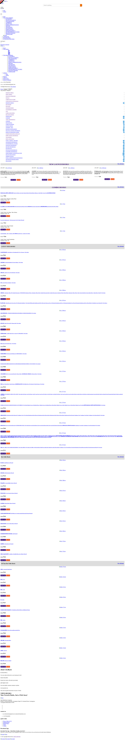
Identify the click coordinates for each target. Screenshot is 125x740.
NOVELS (7, 97)
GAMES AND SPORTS (10, 113)
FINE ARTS (8, 106)
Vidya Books (6, 49)
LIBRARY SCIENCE (10, 156)
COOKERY (8, 121)
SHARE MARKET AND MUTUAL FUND (14, 153)
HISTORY (8, 26)
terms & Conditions (7, 80)
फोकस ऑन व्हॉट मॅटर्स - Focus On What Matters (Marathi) (9, 523)
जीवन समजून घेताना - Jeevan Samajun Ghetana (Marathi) (9, 493)
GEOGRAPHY (9, 27)
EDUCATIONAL (9, 122)
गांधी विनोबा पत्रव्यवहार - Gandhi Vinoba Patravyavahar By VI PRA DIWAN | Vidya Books (14, 333)
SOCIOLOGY (9, 23)
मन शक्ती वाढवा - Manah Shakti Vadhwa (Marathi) (8, 503)
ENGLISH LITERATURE (11, 96)
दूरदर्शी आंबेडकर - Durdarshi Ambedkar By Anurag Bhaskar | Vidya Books (12, 262)
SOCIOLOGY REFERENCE (11, 145)
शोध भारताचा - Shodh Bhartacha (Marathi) (7, 462)
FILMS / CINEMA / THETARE (12, 140)
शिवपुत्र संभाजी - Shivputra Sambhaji (6, 660)
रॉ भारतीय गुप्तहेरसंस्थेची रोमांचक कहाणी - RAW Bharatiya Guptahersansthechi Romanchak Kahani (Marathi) (16, 513)
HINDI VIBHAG (9, 94)
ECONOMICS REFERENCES (9, 53)
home (4, 16)
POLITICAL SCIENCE (11, 20)
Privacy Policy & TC (7, 721)
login (4, 10)
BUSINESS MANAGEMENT (11, 129)
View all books (120, 163)
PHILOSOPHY (8, 54)
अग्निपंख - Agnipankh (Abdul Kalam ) (6, 569)
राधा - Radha (2, 599)
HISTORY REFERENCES (11, 146)
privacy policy (6, 78)
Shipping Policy (6, 722)
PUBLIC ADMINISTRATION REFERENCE (14, 157)
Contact (4, 725)
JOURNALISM (9, 34)
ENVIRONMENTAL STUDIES (12, 31)
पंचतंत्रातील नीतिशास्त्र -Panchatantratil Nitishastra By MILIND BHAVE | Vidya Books (14, 353)
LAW (7, 111)
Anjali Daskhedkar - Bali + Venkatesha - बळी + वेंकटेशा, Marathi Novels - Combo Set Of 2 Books (15, 233)
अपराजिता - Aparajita (4, 650)
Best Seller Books (6, 37)
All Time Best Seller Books (8, 39)
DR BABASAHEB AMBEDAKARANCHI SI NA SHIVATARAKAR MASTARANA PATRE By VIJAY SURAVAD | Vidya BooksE (20, 363)
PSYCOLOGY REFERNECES (11, 150)
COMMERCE (9, 22)
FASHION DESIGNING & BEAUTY (13, 133)
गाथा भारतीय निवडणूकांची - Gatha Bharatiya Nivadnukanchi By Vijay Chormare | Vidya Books (15, 252)
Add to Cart (13, 179)
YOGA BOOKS (9, 137)
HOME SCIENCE (10, 29)
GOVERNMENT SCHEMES (11, 109)
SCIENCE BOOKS (9, 125)
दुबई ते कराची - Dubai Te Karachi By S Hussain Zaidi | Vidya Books (11, 323)
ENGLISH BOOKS (10, 21)
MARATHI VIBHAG (10, 92)
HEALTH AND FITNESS (10, 154)
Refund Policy (6, 723)
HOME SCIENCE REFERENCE (9, 52)
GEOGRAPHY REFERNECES (11, 142)
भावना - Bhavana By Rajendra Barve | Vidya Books (8, 343)
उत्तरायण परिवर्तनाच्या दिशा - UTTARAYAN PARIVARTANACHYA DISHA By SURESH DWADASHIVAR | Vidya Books (18, 313)
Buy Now (18, 179)
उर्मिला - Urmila (3, 589)
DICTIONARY (8, 104)
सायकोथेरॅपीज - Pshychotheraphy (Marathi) (7, 543)
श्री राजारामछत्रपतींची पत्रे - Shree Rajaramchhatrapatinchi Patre (10, 630)
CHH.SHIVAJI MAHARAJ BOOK (12, 159)
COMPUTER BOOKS (10, 124)
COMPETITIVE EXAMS (10, 99)
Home (4, 48)
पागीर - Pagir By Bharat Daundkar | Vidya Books (8, 282)
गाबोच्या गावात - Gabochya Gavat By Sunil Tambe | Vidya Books (10, 272)
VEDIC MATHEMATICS (9, 51)
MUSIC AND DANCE (10, 139)
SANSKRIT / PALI (9, 127)
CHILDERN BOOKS (10, 107)
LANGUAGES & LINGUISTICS (9, 50)
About (4, 724)
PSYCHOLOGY (9, 28)
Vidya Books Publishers (8, 17)
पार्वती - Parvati (3, 579)
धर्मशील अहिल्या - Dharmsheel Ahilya (6, 640)
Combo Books (6, 36)
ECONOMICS (9, 19)
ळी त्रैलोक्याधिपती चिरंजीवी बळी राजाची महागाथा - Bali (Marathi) (9, 533)
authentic (5, 72)
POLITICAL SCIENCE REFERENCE (13, 130)
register (4, 11)
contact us (5, 77)
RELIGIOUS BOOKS (10, 33)
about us (5, 76)
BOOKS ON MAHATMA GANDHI (12, 132)
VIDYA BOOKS (16, 736)
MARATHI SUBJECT (10, 30)
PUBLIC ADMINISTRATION (12, 24)
